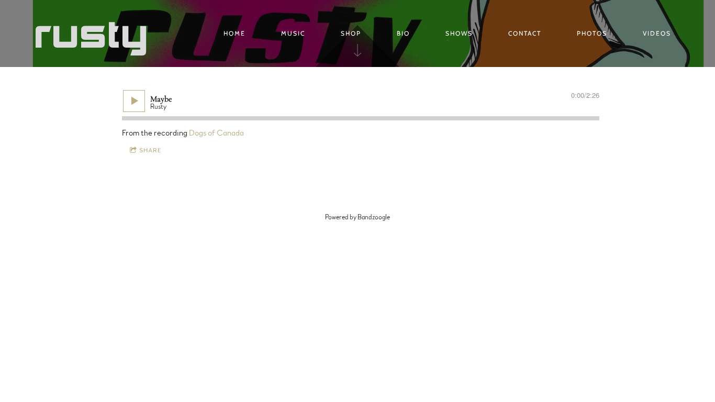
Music (293, 33)
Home (234, 33)
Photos (592, 33)
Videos (657, 33)
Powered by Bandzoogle (357, 217)
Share (150, 150)
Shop (351, 33)
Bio (403, 33)
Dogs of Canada (216, 133)
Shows (459, 33)
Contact (524, 33)
